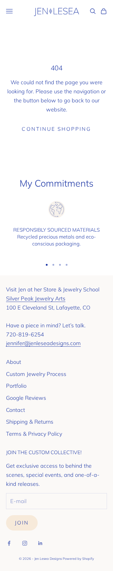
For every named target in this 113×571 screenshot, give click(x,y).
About (13, 361)
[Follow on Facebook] (9, 543)
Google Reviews (26, 397)
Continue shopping (56, 129)
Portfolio (16, 385)
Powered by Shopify (78, 559)
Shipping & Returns (29, 421)
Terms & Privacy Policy (34, 433)
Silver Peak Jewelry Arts (35, 298)
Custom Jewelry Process (36, 374)
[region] (56, 227)
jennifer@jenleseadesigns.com (43, 343)
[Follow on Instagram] (25, 543)
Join (22, 522)
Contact (15, 409)
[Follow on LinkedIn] (40, 543)
